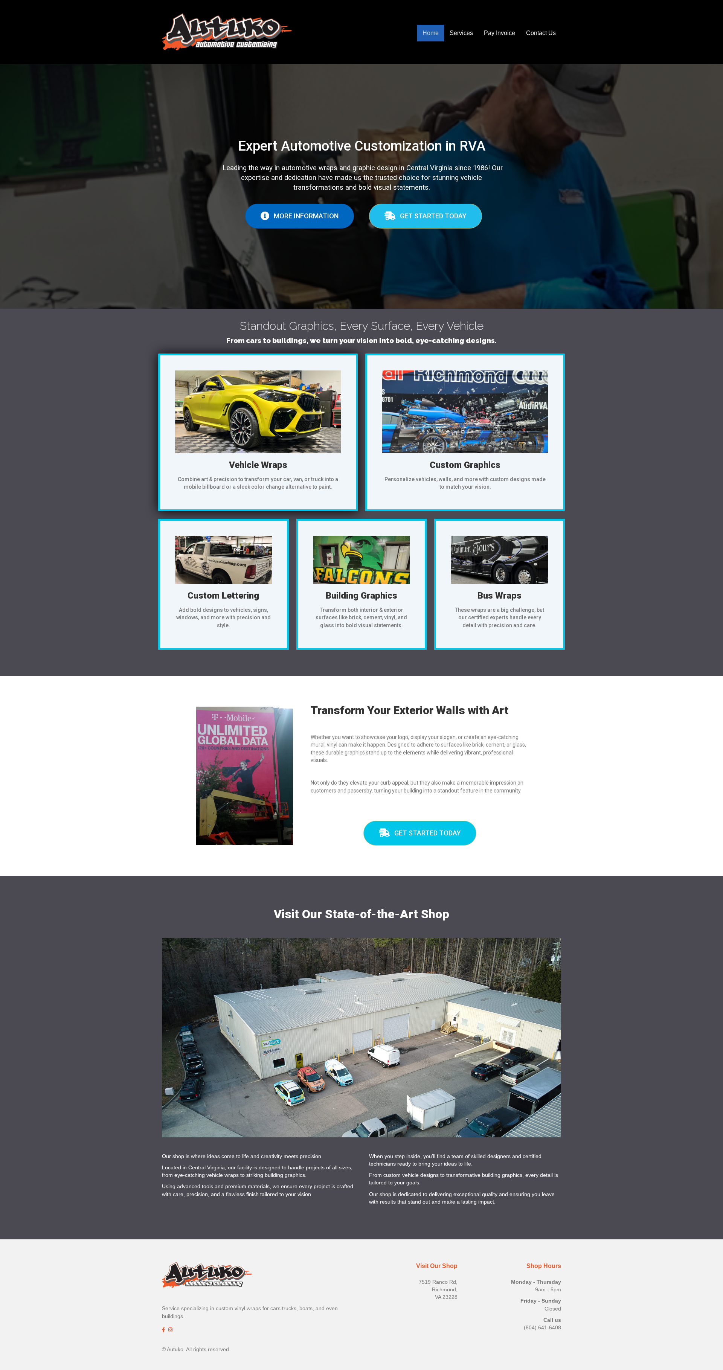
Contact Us (541, 33)
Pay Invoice (499, 33)
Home (431, 33)
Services (461, 33)
